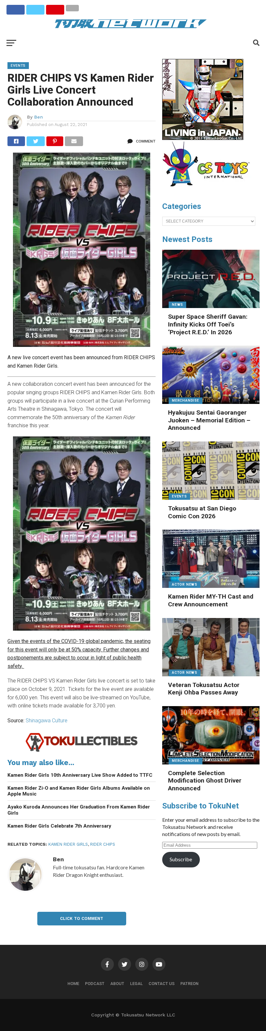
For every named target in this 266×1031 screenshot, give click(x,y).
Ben (38, 117)
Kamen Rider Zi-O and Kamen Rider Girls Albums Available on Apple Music (78, 791)
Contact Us (162, 983)
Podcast (94, 983)
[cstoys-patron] (208, 190)
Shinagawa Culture (46, 720)
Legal (136, 983)
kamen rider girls (68, 844)
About (117, 983)
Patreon (189, 983)
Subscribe (181, 859)
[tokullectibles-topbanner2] (81, 751)
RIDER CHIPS (102, 844)
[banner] (202, 138)
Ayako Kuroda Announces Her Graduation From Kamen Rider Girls (78, 810)
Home (73, 983)
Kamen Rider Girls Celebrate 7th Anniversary (59, 826)
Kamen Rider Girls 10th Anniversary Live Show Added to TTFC (79, 775)
